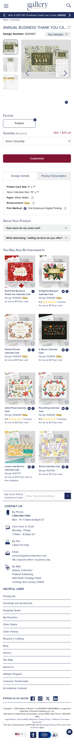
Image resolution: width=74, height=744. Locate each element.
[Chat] (69, 732)
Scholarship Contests (15, 688)
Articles (7, 652)
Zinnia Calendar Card (49, 466)
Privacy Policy (44, 719)
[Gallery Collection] (37, 6)
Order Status (10, 624)
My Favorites (10, 617)
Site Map (8, 659)
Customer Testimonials (15, 681)
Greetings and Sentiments (17, 603)
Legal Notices (10, 719)
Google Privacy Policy (52, 724)
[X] (49, 698)
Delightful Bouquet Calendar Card (48, 292)
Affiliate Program (12, 674)
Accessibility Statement (28, 719)
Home (6, 19)
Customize (37, 158)
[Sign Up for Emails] (68, 496)
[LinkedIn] (55, 698)
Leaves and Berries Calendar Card (14, 468)
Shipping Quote (12, 610)
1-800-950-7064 (21, 516)
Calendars (15, 19)
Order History (10, 631)
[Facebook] (34, 698)
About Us (8, 667)
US (21, 734)
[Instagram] (42, 698)
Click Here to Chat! (23, 526)
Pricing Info (9, 596)
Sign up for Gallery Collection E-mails (13, 496)
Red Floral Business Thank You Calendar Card (18, 292)
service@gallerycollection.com (29, 555)
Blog (5, 645)
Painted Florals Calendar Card (12, 351)
